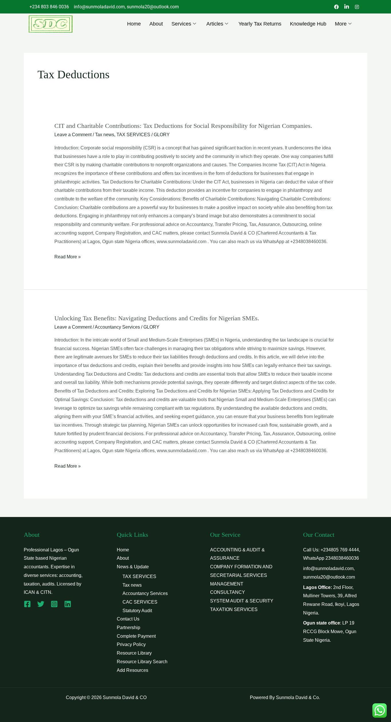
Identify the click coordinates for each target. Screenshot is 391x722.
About (156, 24)
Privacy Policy (131, 644)
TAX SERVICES (133, 134)
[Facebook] (27, 604)
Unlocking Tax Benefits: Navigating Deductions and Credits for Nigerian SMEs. (156, 318)
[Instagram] (54, 604)
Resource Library (134, 653)
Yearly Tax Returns (259, 24)
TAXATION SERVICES (234, 609)
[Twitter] (40, 604)
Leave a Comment (73, 134)
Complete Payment (136, 636)
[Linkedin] (67, 604)
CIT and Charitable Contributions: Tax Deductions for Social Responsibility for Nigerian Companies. (183, 125)
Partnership (128, 627)
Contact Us (128, 618)
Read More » (67, 256)
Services (181, 24)
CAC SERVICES (140, 602)
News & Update (133, 566)
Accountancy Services (117, 327)
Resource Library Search (142, 661)
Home (134, 24)
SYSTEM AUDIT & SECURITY (241, 600)
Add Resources (132, 670)
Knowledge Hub (308, 24)
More (341, 24)
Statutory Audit (137, 610)
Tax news (104, 134)
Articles (214, 24)
